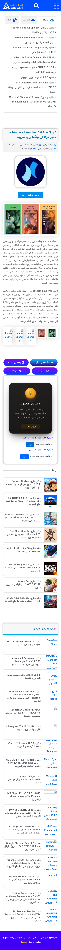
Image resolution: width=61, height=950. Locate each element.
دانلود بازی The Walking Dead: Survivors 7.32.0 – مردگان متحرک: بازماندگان (23, 568)
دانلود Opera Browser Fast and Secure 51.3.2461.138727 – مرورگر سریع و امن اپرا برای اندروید (24, 863)
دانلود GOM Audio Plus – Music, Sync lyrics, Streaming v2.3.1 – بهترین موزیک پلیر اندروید (23, 763)
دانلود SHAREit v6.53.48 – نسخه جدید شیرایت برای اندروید (24, 643)
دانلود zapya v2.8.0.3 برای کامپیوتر (37, 77)
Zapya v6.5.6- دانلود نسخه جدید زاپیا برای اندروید (24, 676)
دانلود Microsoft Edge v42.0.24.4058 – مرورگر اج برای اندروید (24, 780)
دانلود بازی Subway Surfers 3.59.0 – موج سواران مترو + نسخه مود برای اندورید (23, 484)
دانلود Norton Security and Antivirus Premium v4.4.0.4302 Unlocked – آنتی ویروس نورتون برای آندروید (23, 898)
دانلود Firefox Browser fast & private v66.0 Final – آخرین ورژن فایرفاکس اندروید (23, 880)
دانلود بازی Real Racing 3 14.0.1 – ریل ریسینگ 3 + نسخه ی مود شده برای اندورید (23, 501)
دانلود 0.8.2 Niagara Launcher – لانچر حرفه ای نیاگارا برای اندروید (32, 134)
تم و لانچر (49, 148)
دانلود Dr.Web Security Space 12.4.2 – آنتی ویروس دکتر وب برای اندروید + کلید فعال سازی (23, 813)
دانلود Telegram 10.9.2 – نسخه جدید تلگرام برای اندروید (24, 744)
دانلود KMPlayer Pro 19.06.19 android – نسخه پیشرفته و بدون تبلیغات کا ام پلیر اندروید (24, 830)
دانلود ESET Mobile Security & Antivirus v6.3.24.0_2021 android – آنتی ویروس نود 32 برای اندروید (23, 696)
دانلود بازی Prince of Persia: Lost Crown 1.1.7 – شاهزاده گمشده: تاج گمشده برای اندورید (23, 518)
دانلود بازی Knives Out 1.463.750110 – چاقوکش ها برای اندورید (23, 584)
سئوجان (23, 942)
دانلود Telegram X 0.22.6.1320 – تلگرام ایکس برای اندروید (23, 728)
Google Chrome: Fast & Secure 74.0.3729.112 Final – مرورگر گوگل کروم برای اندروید (22, 846)
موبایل (41, 148)
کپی (30, 444)
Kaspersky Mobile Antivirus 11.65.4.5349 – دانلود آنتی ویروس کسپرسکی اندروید (23, 713)
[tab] (47, 20)
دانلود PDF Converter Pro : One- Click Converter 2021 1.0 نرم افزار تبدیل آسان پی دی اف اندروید (32, 87)
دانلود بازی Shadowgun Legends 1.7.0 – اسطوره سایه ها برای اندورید (23, 599)
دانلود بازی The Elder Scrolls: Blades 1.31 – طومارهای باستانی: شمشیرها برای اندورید (23, 534)
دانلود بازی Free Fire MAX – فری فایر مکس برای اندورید (24, 549)
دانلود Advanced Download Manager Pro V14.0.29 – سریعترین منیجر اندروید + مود (26, 661)
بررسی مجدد (30, 426)
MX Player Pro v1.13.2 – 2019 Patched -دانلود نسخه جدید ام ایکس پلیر (24, 796)
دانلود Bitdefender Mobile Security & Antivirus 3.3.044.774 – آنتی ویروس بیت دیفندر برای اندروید (23, 916)
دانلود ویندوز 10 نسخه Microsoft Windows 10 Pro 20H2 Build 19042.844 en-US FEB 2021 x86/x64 (32, 102)
